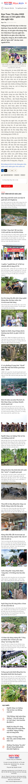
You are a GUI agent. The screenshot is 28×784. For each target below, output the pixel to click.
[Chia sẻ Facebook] (2, 170)
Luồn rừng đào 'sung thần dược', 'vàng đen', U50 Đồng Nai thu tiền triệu (13, 573)
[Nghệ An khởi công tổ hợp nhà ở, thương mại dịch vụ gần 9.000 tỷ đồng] (14, 352)
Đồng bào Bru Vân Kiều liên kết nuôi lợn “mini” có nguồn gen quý (14, 471)
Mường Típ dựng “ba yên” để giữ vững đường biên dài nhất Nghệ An (16, 747)
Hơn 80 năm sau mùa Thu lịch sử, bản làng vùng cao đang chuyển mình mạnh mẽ (13, 402)
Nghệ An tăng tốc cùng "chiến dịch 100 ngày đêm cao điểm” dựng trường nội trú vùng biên (16, 729)
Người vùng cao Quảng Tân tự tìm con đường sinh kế (13, 437)
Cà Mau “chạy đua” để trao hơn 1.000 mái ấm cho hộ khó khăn (12, 231)
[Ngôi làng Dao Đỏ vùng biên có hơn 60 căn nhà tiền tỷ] (14, 624)
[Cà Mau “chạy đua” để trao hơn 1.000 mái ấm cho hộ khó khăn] (14, 251)
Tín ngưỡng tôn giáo (21, 8)
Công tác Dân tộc (9, 8)
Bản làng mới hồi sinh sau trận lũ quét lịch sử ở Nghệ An (13, 199)
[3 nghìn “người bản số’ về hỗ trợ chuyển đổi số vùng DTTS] (14, 285)
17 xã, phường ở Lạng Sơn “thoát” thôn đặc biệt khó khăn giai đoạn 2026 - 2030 (13, 367)
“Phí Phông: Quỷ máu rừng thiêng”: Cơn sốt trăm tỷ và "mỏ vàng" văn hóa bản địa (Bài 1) (16, 719)
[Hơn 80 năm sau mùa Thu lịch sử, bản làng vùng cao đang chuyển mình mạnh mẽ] (14, 423)
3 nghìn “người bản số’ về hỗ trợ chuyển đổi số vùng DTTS (12, 265)
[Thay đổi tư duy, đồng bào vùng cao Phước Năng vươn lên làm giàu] (14, 521)
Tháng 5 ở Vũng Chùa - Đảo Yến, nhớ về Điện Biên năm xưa (16, 739)
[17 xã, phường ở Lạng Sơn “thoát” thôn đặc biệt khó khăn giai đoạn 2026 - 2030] (14, 387)
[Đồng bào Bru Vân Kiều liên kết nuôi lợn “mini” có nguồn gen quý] (14, 491)
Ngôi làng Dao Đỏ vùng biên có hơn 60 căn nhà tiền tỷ (13, 605)
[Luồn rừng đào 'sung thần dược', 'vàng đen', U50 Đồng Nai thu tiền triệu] (14, 590)
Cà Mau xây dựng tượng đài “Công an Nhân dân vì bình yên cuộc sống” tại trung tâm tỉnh (13, 640)
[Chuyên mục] (2, 3)
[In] (12, 170)
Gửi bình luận (7, 186)
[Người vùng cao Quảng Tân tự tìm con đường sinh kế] (14, 457)
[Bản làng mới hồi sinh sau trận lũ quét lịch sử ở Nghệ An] (14, 217)
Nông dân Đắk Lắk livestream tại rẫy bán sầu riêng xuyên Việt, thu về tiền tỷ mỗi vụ (14, 537)
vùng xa (23, 175)
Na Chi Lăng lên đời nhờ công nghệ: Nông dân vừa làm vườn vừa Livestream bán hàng (14, 300)
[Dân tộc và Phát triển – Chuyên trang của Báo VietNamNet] (8, 3)
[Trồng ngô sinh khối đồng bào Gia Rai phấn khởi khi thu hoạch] (14, 693)
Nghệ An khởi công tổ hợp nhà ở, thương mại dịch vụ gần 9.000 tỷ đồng (13, 333)
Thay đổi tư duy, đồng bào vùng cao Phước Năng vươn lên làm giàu (13, 505)
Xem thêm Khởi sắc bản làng (11, 194)
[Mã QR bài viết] (15, 170)
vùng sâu (17, 175)
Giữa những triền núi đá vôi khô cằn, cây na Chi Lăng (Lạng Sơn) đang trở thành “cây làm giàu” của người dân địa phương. (13, 306)
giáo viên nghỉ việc (8, 175)
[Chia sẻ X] (5, 170)
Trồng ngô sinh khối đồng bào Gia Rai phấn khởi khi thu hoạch (13, 673)
